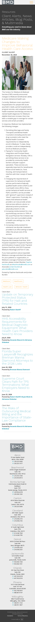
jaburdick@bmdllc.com (10, 269)
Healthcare (18, 281)
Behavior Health (22, 287)
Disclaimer (10, 616)
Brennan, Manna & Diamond (8, 2)
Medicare (6, 281)
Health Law (7, 287)
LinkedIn (22, 619)
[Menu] (31, 2)
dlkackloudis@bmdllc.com (21, 264)
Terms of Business (23, 616)
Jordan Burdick (14, 267)
